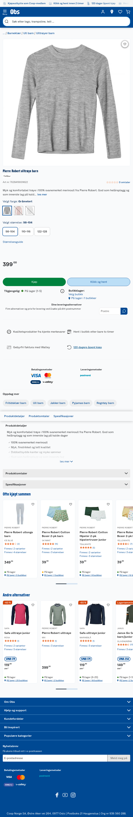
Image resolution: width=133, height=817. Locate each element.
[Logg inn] (103, 12)
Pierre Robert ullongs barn (18, 534)
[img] (20, 544)
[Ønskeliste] (120, 12)
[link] (118, 182)
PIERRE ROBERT (12, 527)
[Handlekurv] (128, 12)
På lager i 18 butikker (92, 680)
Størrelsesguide (13, 241)
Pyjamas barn (81, 403)
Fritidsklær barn (16, 403)
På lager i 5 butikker (16, 575)
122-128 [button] (42, 231)
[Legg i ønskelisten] (125, 44)
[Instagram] (73, 795)
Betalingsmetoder (41, 369)
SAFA (6, 628)
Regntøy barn (105, 403)
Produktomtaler (39, 416)
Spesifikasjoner (63, 416)
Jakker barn (57, 403)
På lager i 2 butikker (54, 680)
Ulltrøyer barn (45, 33)
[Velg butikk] (112, 12)
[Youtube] (65, 795)
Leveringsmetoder (91, 369)
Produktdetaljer (14, 416)
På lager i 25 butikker (17, 680)
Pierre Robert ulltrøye (56, 633)
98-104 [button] (10, 231)
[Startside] (54, 12)
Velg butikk (76, 294)
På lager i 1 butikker (83, 298)
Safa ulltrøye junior (17, 633)
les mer (42, 194)
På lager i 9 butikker (92, 575)
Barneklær (14, 33)
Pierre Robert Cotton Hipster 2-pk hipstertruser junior (94, 536)
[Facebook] (57, 795)
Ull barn (28, 33)
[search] (6, 21)
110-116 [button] (26, 231)
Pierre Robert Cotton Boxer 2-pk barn (56, 534)
